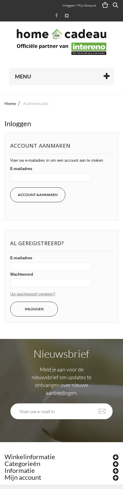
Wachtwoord (21, 274)
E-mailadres (21, 168)
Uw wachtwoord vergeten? (32, 294)
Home (10, 103)
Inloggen (34, 309)
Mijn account (22, 477)
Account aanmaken (38, 194)
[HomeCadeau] (61, 42)
